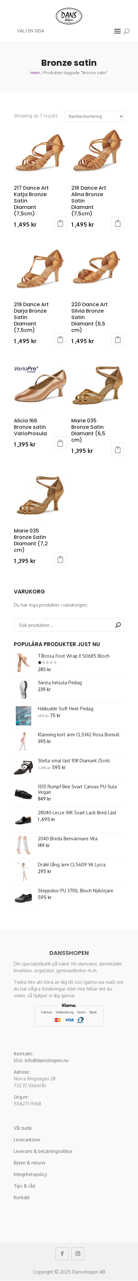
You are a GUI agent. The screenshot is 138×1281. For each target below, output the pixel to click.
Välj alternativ (60, 223)
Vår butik (23, 1128)
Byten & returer (30, 1162)
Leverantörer (27, 1139)
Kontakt (22, 1197)
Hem (34, 72)
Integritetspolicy (30, 1174)
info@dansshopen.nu (47, 1060)
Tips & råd (24, 1186)
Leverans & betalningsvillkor (43, 1151)
